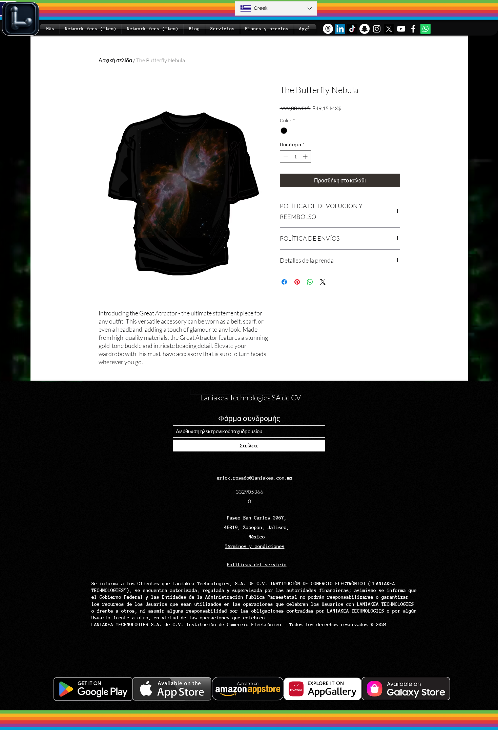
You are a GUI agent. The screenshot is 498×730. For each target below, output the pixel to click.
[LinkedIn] (340, 29)
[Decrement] (285, 156)
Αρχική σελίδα (115, 60)
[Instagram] (377, 29)
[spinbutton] (295, 156)
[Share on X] (323, 282)
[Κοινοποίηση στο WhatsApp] (310, 282)
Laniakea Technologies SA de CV (250, 397)
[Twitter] (389, 29)
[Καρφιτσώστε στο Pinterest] (297, 282)
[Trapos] (328, 29)
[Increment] (306, 156)
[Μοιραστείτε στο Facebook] (284, 282)
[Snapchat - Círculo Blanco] (364, 29)
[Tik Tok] (352, 29)
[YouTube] (401, 29)
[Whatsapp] (425, 29)
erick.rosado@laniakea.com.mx (255, 478)
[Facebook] (413, 29)
